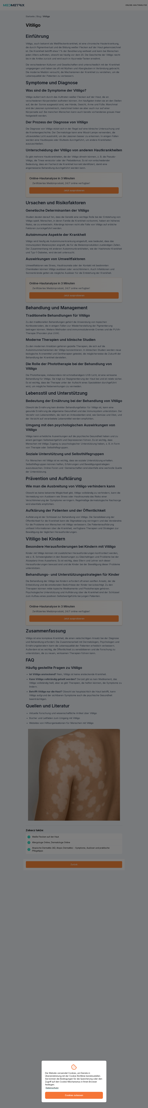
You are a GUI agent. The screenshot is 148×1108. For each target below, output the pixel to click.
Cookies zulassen (74, 1095)
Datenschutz (52, 1088)
